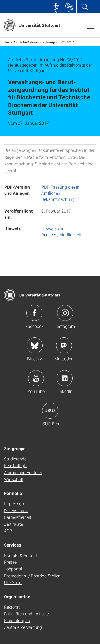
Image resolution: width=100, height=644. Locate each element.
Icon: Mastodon (64, 345)
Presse (10, 562)
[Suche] (84, 6)
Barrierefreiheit (17, 517)
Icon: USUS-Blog (50, 411)
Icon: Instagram (65, 313)
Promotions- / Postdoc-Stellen (32, 575)
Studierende (15, 459)
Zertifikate (13, 524)
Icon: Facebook (34, 313)
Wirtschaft (13, 479)
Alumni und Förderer (23, 472)
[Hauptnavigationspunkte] (90, 25)
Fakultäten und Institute (26, 613)
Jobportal (13, 569)
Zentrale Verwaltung (23, 627)
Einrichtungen (17, 620)
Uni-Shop (13, 582)
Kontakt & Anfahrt (20, 555)
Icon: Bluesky (35, 345)
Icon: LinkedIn (65, 378)
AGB (8, 530)
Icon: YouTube (36, 378)
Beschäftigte (15, 465)
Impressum (14, 503)
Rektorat (12, 607)
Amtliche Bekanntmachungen (36, 42)
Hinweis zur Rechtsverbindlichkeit (61, 232)
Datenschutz (16, 510)
